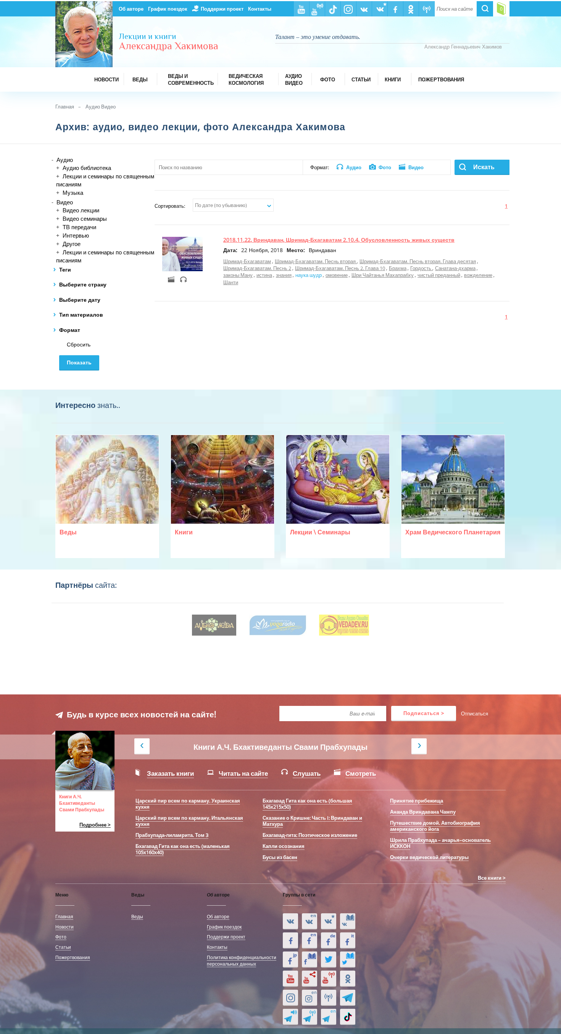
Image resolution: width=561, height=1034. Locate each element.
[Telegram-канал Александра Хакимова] (347, 998)
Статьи (63, 947)
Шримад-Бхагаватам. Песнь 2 (257, 268)
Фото (60, 937)
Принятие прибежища (416, 800)
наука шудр (308, 275)
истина (264, 275)
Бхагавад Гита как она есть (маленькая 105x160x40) (182, 849)
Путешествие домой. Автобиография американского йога (435, 825)
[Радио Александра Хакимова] (328, 998)
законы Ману (238, 275)
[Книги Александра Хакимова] (347, 921)
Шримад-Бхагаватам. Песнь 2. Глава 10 (340, 268)
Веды (137, 916)
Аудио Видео (100, 106)
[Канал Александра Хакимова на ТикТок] (347, 1017)
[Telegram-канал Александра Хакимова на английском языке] (328, 1017)
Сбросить (78, 344)
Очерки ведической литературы (429, 857)
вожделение (478, 275)
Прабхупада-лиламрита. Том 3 (171, 835)
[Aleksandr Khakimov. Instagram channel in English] (309, 998)
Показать (79, 362)
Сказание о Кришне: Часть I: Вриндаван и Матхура (312, 820)
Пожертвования (72, 957)
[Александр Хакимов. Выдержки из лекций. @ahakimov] (290, 940)
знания (284, 275)
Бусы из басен (280, 857)
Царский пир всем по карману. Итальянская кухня (189, 820)
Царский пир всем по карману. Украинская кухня (187, 803)
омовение (337, 275)
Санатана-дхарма (455, 268)
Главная (64, 106)
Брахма (397, 268)
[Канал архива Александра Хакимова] (309, 979)
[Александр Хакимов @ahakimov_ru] (328, 959)
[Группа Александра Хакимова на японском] (290, 959)
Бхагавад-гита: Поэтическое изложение (310, 835)
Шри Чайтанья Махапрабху (382, 275)
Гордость (421, 268)
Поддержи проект (222, 8)
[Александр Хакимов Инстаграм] (290, 998)
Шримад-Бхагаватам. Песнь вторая (316, 261)
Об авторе (131, 8)
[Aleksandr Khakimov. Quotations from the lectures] (309, 921)
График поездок (167, 8)
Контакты (259, 8)
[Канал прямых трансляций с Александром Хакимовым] (328, 979)
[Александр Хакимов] (328, 921)
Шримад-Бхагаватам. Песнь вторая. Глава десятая (417, 261)
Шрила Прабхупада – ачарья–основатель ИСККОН (440, 843)
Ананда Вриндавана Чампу (423, 811)
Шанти (230, 282)
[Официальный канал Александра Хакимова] (290, 979)
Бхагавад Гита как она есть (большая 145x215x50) (307, 803)
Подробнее (92, 825)
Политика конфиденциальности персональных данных (241, 960)
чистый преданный (439, 275)
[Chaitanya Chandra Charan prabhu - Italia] (347, 940)
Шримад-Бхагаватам (247, 261)
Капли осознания (284, 846)
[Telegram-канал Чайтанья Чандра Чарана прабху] (309, 1017)
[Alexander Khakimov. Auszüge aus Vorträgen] (328, 940)
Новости (64, 927)
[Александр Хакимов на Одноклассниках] (347, 979)
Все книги (489, 877)
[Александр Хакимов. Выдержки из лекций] (290, 921)
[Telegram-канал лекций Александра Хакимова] (290, 1017)
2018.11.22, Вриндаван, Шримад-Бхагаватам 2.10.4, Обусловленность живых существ (339, 239)
